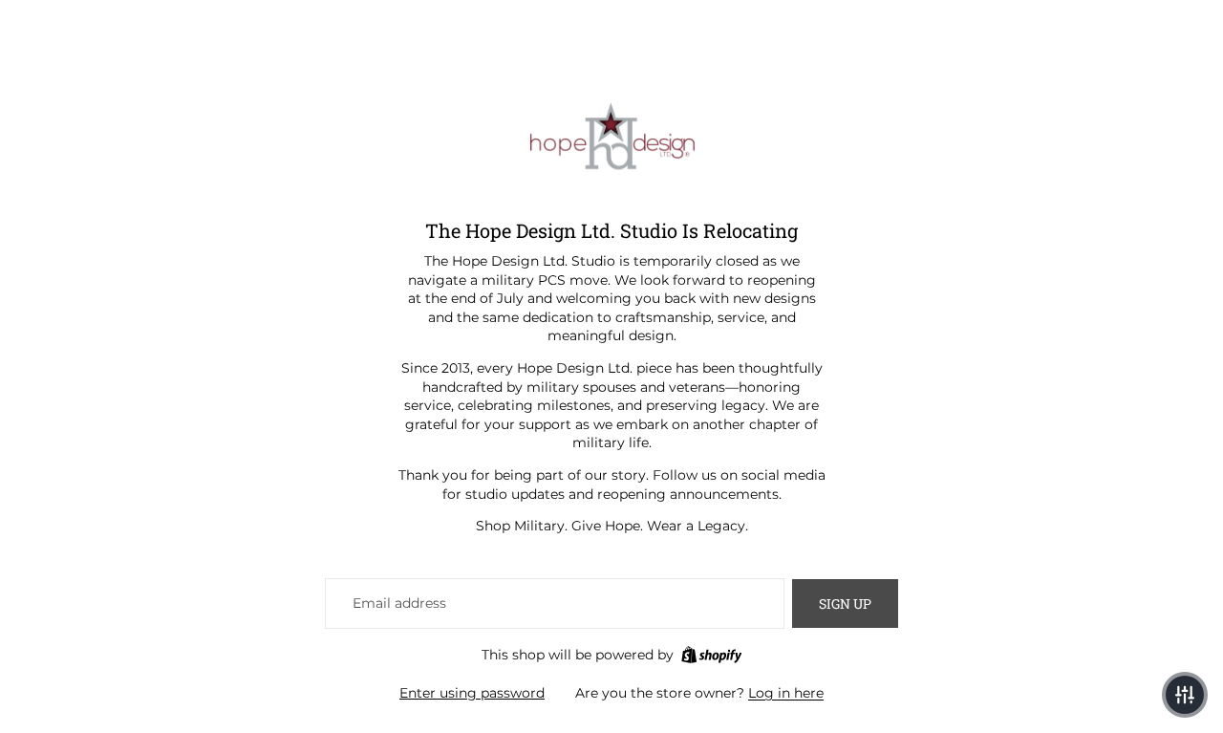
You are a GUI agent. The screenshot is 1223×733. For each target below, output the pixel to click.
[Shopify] (711, 654)
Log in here (786, 692)
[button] (1185, 695)
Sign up (845, 603)
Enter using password (472, 692)
